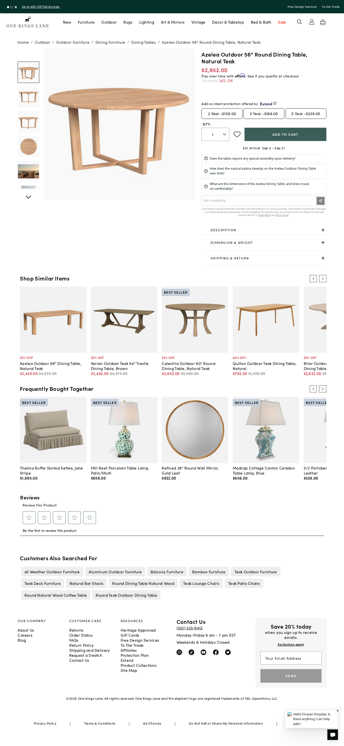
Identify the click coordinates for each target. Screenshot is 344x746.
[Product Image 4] (28, 171)
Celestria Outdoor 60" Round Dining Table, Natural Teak (188, 365)
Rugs (127, 22)
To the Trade (330, 6)
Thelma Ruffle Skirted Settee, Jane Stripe (51, 470)
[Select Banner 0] (8, 7)
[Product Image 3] (28, 146)
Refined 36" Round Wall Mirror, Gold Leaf (190, 470)
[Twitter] (229, 652)
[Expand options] (323, 230)
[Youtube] (205, 652)
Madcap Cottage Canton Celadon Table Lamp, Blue (264, 470)
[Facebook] (217, 652)
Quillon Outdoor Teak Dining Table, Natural (264, 365)
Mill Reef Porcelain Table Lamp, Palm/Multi (120, 470)
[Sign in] (312, 22)
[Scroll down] (28, 54)
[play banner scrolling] (16, 7)
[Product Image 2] (28, 121)
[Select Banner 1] (11, 7)
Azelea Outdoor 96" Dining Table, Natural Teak (50, 365)
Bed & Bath (261, 22)
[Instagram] (180, 652)
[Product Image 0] (28, 72)
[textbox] (215, 134)
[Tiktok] (192, 652)
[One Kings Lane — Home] (28, 22)
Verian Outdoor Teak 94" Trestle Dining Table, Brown (120, 365)
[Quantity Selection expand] (225, 134)
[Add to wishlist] (237, 134)
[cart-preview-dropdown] (323, 22)
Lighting (146, 22)
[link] (263, 230)
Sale (282, 22)
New (67, 22)
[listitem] (52, 571)
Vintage (198, 22)
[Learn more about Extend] (275, 103)
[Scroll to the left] (313, 278)
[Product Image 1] (28, 97)
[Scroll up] (28, 194)
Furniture (86, 22)
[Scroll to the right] (322, 278)
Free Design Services (302, 6)
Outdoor (109, 22)
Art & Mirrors (173, 22)
